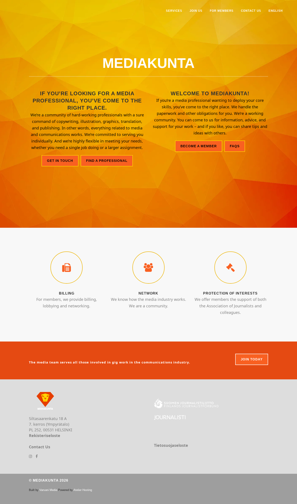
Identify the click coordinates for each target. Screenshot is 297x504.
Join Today (252, 359)
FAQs (235, 146)
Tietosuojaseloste (171, 445)
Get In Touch (60, 160)
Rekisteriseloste (44, 435)
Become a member (198, 146)
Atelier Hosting (82, 490)
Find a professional (106, 160)
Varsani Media (48, 490)
